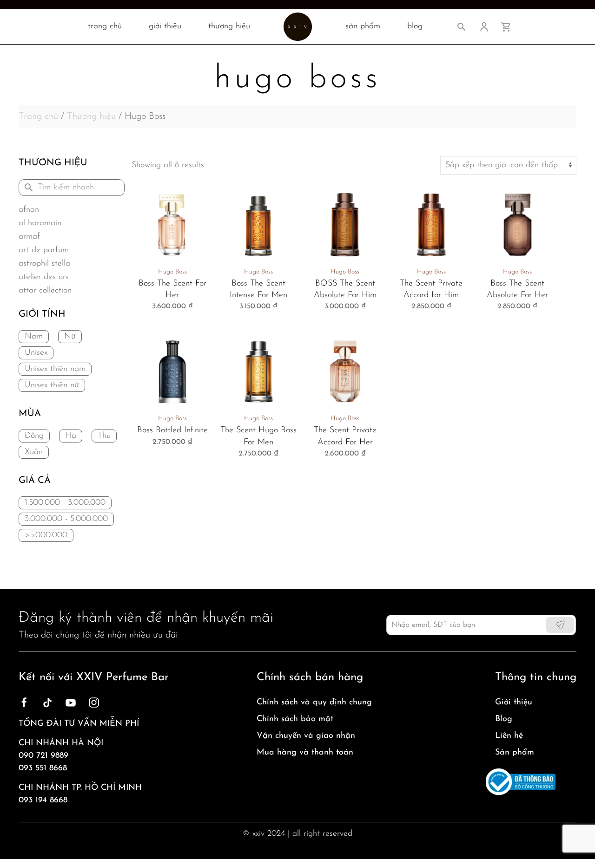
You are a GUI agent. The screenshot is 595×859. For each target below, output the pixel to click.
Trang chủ (38, 116)
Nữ (70, 336)
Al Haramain (40, 223)
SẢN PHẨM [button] (362, 26)
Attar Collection (45, 290)
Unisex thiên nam (55, 369)
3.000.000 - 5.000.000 (66, 519)
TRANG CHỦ (105, 26)
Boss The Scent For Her (172, 289)
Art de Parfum (44, 250)
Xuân (34, 452)
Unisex (36, 353)
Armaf (29, 237)
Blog (503, 719)
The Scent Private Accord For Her (345, 436)
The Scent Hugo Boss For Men (258, 436)
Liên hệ (509, 736)
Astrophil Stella (44, 264)
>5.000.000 (46, 535)
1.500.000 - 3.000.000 (65, 503)
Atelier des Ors (44, 277)
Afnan (29, 210)
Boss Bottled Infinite (172, 430)
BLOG (415, 26)
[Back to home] (298, 27)
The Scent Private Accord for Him (431, 289)
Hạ (70, 436)
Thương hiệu (229, 26)
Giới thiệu (165, 26)
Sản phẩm (514, 752)
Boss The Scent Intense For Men (258, 289)
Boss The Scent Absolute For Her (517, 289)
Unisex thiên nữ (52, 385)
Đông (34, 436)
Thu (104, 436)
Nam (34, 336)
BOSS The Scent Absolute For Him (345, 289)
